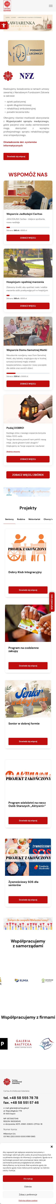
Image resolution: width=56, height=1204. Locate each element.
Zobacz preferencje (28, 1194)
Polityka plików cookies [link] (28, 1200)
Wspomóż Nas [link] (52, 602)
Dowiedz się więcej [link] (16, 156)
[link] (3, 25)
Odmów (28, 1186)
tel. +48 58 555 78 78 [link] (20, 1098)
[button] (51, 1146)
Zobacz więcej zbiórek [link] (28, 475)
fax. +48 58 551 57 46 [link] (21, 1103)
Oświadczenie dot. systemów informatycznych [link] (20, 144)
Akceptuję (28, 1178)
